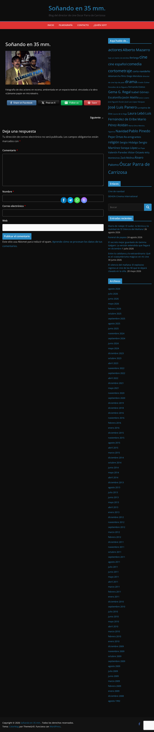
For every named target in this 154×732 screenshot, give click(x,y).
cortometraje (120, 70)
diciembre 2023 (116, 353)
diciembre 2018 (116, 407)
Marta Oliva (133, 126)
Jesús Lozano (144, 98)
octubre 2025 (114, 313)
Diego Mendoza (134, 76)
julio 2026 (113, 293)
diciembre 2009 (116, 646)
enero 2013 (113, 512)
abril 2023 (113, 363)
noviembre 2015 (116, 437)
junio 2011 (113, 571)
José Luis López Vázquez (135, 102)
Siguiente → (97, 117)
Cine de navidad (116, 191)
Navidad (122, 131)
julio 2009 (113, 671)
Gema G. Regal (119, 92)
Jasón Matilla (130, 97)
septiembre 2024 (116, 338)
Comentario (10, 150)
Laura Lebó (136, 113)
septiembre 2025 (116, 318)
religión (113, 142)
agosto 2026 (114, 288)
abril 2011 (113, 581)
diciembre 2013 (116, 482)
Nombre (8, 191)
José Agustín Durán (116, 102)
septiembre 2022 (116, 373)
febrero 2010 (114, 636)
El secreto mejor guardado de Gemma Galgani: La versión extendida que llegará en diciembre (129, 245)
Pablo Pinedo (139, 131)
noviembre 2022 (116, 368)
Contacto (83, 25)
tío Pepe (141, 148)
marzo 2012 (114, 532)
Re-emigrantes (132, 137)
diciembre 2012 (116, 517)
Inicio (51, 25)
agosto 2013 (114, 487)
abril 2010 (113, 626)
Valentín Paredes (117, 152)
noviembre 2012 (116, 522)
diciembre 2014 (116, 457)
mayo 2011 (113, 576)
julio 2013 (113, 492)
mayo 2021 (113, 388)
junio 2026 (113, 298)
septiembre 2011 (116, 556)
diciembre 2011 (116, 542)
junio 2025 (113, 328)
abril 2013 (113, 507)
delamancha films (117, 76)
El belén (140, 82)
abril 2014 (113, 477)
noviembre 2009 (116, 651)
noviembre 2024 (116, 333)
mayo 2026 (113, 303)
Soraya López (129, 148)
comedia (134, 63)
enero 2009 (113, 691)
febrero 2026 (114, 308)
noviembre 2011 (116, 547)
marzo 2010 (114, 631)
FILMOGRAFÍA (65, 25)
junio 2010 (113, 616)
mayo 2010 (113, 621)
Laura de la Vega (120, 114)
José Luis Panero (122, 107)
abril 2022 (113, 378)
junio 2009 (113, 676)
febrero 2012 (114, 537)
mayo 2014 (113, 472)
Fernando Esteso (136, 86)
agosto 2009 (114, 666)
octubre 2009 (114, 656)
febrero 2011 (114, 591)
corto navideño (141, 71)
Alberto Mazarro (136, 49)
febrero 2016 (114, 422)
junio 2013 (113, 497)
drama (131, 81)
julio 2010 (113, 611)
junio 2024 (113, 343)
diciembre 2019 (116, 403)
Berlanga (134, 57)
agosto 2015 (114, 442)
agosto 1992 (114, 700)
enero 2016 (113, 427)
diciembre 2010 (116, 601)
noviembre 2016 (116, 417)
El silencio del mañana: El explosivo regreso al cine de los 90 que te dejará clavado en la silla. (127, 268)
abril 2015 (113, 447)
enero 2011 (113, 596)
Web (5, 220)
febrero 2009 (114, 686)
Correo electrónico (14, 206)
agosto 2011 (114, 561)
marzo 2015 (114, 452)
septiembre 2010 (116, 606)
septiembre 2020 (116, 398)
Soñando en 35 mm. (77, 8)
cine (143, 57)
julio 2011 (113, 566)
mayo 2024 (113, 348)
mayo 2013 (113, 502)
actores (115, 49)
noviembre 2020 (116, 393)
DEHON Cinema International (123, 196)
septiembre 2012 (116, 527)
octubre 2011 (114, 552)
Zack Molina (127, 157)
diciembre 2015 (116, 432)
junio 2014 (113, 467)
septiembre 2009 (116, 661)
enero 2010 (113, 641)
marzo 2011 (114, 586)
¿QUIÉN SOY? (100, 25)
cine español (117, 64)
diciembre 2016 (116, 412)
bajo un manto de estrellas (118, 58)
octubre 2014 (114, 462)
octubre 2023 (114, 358)
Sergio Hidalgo (129, 142)
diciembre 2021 (116, 383)
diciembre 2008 (116, 696)
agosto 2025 (114, 323)
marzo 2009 (114, 681)
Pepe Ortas (115, 137)
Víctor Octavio (136, 152)
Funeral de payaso (117, 237)
